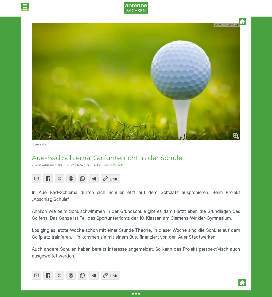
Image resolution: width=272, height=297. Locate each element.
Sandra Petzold (112, 165)
